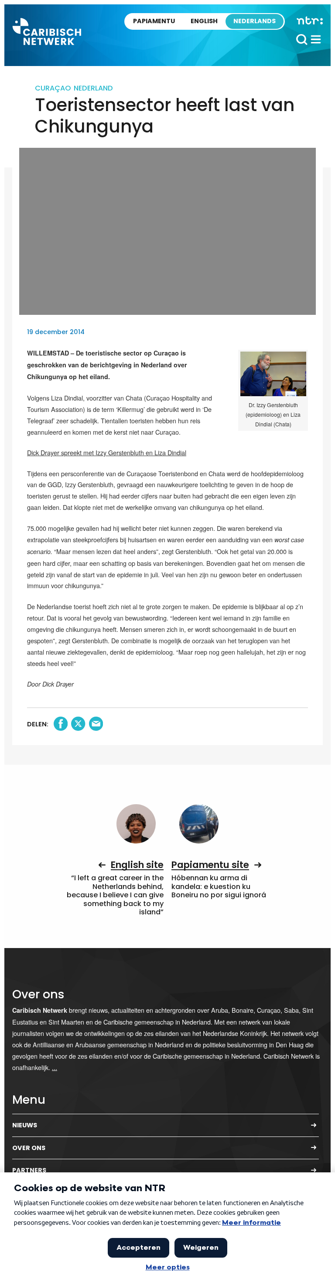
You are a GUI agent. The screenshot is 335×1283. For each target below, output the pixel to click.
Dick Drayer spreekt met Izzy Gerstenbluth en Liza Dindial (106, 452)
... (54, 1067)
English (204, 21)
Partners (29, 1170)
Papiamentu (154, 21)
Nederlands (254, 21)
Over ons (28, 1148)
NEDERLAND (93, 88)
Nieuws (24, 1125)
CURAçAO (53, 88)
